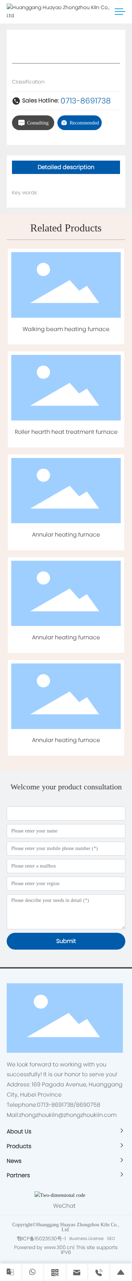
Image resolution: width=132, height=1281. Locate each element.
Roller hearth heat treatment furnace (66, 432)
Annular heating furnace (66, 535)
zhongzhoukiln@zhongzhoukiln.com (68, 1115)
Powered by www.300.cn (43, 1247)
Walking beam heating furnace (66, 329)
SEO (111, 1238)
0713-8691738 (86, 100)
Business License (86, 1238)
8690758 (88, 1105)
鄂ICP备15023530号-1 (41, 1238)
